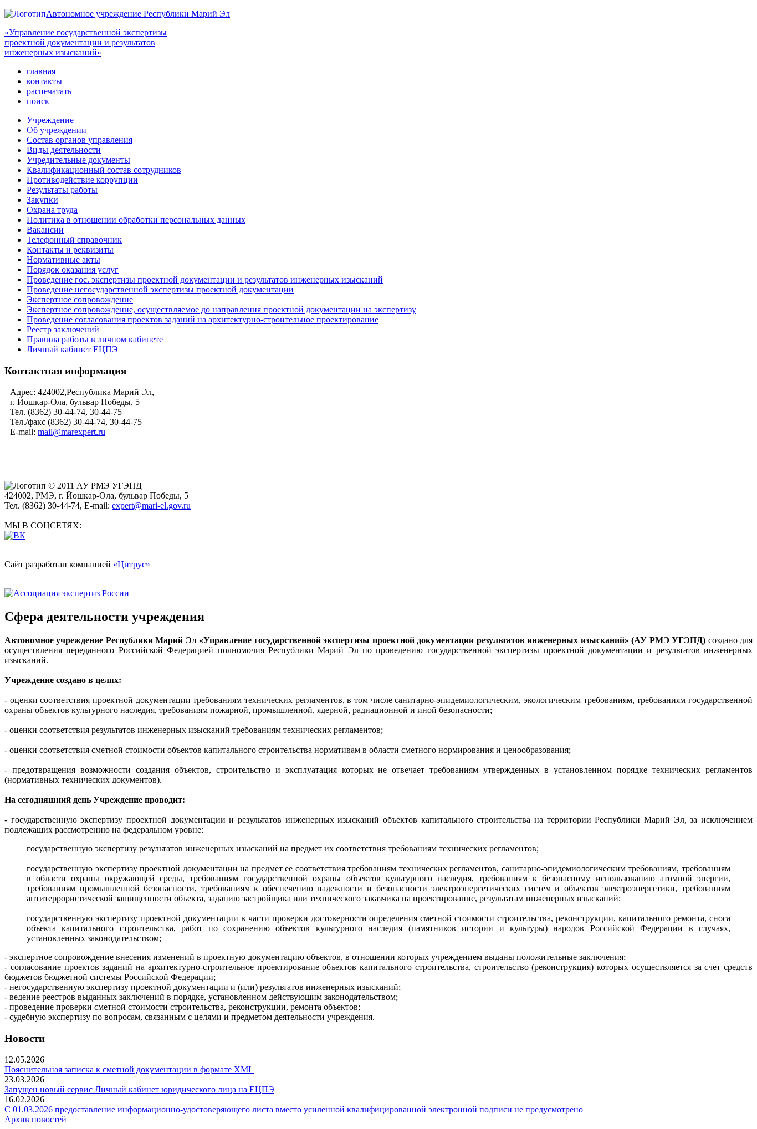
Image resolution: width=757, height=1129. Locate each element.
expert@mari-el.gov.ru (151, 505)
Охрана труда (52, 209)
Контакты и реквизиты (70, 249)
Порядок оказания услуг (73, 269)
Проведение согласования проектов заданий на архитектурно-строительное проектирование (202, 319)
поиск (38, 101)
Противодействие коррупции (82, 179)
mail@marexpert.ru (71, 432)
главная (41, 71)
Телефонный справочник (74, 239)
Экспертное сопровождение (80, 299)
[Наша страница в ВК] (14, 535)
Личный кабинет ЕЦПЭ (72, 349)
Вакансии (45, 229)
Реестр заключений (63, 329)
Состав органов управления (79, 140)
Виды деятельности (64, 150)
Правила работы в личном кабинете (95, 339)
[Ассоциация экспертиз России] (66, 593)
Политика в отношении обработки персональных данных (136, 219)
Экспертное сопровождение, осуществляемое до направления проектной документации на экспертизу (221, 309)
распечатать (49, 91)
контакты (44, 81)
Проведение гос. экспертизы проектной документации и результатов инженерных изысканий (205, 279)
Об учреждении (56, 130)
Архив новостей (35, 1119)
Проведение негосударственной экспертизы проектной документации (160, 289)
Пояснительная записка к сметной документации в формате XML (129, 1069)
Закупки (42, 199)
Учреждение (50, 120)
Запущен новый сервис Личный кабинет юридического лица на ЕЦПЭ (139, 1089)
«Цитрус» (131, 564)
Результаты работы (62, 189)
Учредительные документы (78, 160)
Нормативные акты (63, 259)
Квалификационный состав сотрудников (104, 170)
